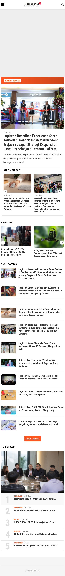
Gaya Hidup (18, 508)
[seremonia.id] (32, 4)
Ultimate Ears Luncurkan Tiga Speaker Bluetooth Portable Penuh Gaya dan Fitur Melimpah (37, 363)
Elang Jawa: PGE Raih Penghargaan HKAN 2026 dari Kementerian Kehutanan (48, 253)
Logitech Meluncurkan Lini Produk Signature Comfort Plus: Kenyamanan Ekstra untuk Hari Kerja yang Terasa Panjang (17, 203)
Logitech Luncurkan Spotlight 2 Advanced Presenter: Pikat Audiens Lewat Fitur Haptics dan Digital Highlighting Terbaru (40, 290)
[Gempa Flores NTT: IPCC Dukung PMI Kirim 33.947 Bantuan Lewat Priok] (16, 236)
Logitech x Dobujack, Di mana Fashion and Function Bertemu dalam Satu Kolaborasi (38, 377)
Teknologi (18, 496)
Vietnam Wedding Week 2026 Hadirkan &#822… (36, 545)
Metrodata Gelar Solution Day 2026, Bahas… (35, 499)
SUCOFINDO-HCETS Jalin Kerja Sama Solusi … (36, 522)
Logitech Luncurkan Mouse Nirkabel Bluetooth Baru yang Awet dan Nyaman (40, 393)
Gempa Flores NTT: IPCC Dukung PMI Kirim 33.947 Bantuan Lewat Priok (13, 252)
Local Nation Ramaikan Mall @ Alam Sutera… (35, 510)
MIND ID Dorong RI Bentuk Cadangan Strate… (35, 534)
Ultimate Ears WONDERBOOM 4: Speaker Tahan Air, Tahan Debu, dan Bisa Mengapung (40, 409)
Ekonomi (17, 531)
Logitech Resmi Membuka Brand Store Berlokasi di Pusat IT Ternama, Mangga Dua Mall (39, 346)
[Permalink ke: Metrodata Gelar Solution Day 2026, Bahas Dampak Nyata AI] (32, 472)
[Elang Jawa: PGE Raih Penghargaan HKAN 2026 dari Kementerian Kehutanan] (49, 237)
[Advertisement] (32, 43)
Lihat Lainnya (32, 438)
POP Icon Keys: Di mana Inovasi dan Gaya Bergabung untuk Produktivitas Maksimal (38, 423)
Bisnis (16, 519)
